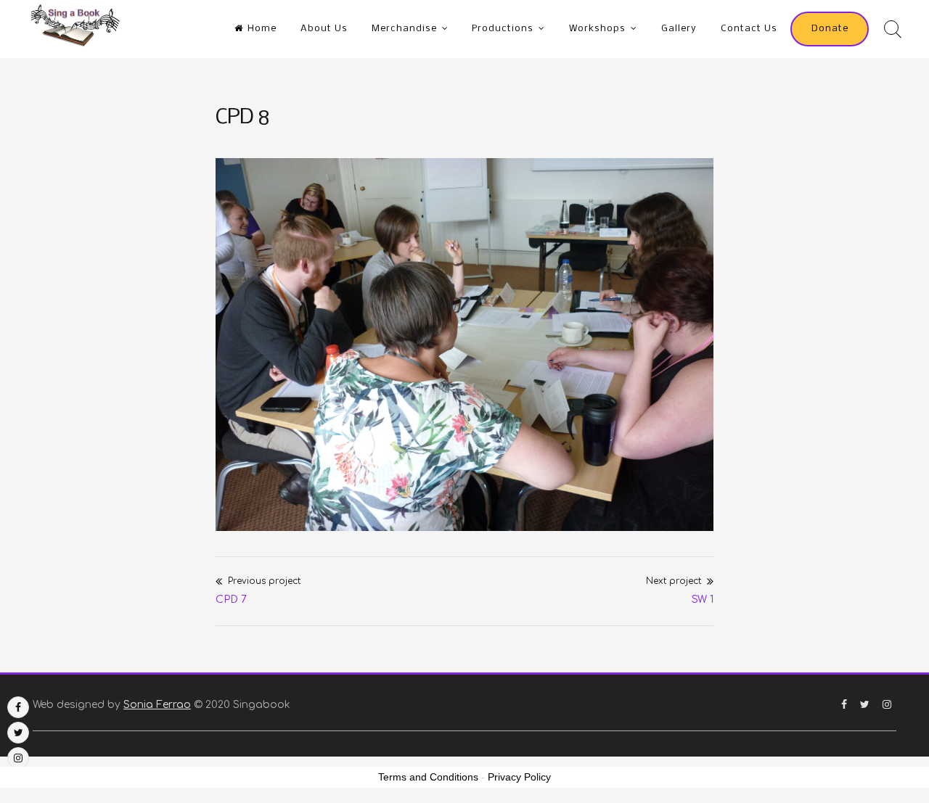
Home (262, 28)
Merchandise (404, 28)
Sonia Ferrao (157, 704)
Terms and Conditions (428, 777)
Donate (829, 28)
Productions (502, 28)
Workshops (597, 28)
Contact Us (749, 28)
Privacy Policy (519, 777)
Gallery (679, 28)
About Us (324, 28)
